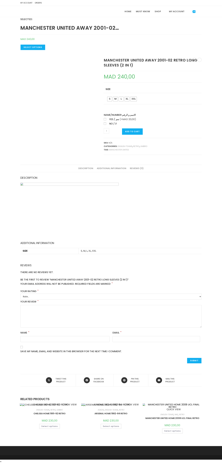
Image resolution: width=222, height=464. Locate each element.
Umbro (143, 146)
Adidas (101, 410)
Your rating (29, 291)
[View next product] (199, 60)
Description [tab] (85, 168)
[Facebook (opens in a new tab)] (195, 3)
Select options (49, 426)
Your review (29, 301)
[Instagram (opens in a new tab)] (200, 3)
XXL (94, 251)
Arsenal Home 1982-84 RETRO (111, 413)
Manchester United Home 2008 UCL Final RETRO (172, 418)
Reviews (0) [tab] (137, 168)
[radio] (109, 99)
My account (26, 3)
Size (108, 89)
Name (24, 332)
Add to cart (132, 131)
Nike (176, 414)
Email (117, 332)
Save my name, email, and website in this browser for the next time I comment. (71, 351)
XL (89, 251)
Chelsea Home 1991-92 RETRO (50, 413)
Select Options (33, 47)
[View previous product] (194, 60)
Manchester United (119, 149)
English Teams (125, 146)
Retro (136, 146)
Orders (38, 3)
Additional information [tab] (111, 168)
